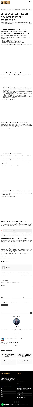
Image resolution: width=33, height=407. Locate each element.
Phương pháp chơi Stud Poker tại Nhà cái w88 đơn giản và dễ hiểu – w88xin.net (24, 361)
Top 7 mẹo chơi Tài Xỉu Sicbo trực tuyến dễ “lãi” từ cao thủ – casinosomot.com (8, 355)
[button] (30, 1)
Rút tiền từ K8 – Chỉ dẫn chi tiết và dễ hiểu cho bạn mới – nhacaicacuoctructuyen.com (24, 274)
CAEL (1, 392)
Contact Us (19, 383)
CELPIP (2, 394)
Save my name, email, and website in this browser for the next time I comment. (15, 302)
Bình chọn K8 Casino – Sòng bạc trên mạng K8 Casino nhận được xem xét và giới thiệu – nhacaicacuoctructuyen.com (8, 362)
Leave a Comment (8, 258)
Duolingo (2, 396)
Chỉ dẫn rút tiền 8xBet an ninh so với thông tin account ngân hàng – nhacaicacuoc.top (9, 274)
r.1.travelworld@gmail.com (22, 397)
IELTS (1, 388)
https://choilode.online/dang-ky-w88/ (9, 256)
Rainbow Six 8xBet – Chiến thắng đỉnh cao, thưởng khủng (9, 342)
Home (18, 375)
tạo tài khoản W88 (20, 31)
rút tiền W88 (5, 246)
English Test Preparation (21, 381)
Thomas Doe (16, 326)
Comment (3, 285)
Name (2, 297)
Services (18, 379)
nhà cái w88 (25, 35)
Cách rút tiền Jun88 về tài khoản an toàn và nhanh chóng (13, 338)
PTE (1, 390)
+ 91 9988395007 (20, 392)
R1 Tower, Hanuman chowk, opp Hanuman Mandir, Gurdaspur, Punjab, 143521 (24, 389)
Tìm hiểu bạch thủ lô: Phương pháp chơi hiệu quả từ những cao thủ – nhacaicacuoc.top (24, 355)
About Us (18, 377)
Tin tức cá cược (15, 258)
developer (8, 267)
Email (13, 297)
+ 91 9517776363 (20, 394)
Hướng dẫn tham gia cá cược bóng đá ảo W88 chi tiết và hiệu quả (10, 345)
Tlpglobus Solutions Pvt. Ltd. (23, 404)
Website (24, 297)
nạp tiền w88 (13, 230)
